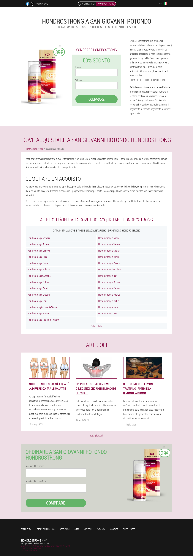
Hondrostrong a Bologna (39, 269)
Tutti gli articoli (96, 435)
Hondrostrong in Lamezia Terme (42, 307)
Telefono (78, 80)
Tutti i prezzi (129, 529)
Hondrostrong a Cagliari (109, 250)
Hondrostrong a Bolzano (39, 282)
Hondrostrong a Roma (38, 263)
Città (76, 529)
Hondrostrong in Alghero (109, 269)
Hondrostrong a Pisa (107, 313)
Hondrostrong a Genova (39, 250)
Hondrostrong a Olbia (37, 256)
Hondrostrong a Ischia (108, 300)
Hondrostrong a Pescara (39, 313)
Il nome (78, 67)
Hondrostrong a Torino (38, 244)
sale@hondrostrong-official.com (35, 543)
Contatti (114, 529)
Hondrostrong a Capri (37, 288)
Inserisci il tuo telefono (36, 481)
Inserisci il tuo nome (35, 466)
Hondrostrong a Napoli (108, 307)
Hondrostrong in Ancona (39, 275)
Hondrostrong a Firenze (109, 294)
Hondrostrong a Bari (107, 275)
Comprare (96, 99)
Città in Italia (96, 326)
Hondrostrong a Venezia (39, 237)
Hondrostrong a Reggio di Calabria (43, 319)
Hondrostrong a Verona (109, 244)
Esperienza (26, 529)
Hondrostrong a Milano (109, 237)
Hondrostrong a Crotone (39, 294)
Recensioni (65, 529)
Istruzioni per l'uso (45, 529)
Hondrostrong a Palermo (109, 263)
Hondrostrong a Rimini (108, 256)
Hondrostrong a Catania (109, 288)
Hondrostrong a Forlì (37, 300)
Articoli (88, 529)
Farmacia (100, 529)
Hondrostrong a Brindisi (109, 282)
